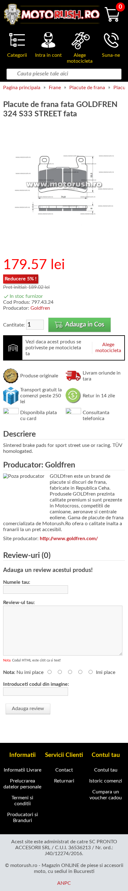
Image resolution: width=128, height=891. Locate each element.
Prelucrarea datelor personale (22, 783)
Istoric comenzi (105, 780)
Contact (64, 770)
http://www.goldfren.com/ (69, 538)
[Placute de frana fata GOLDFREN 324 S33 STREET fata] (64, 244)
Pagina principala (21, 87)
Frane (55, 87)
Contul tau (105, 770)
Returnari (64, 780)
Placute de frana (87, 87)
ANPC (64, 883)
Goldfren (40, 308)
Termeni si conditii (22, 800)
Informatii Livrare (22, 770)
